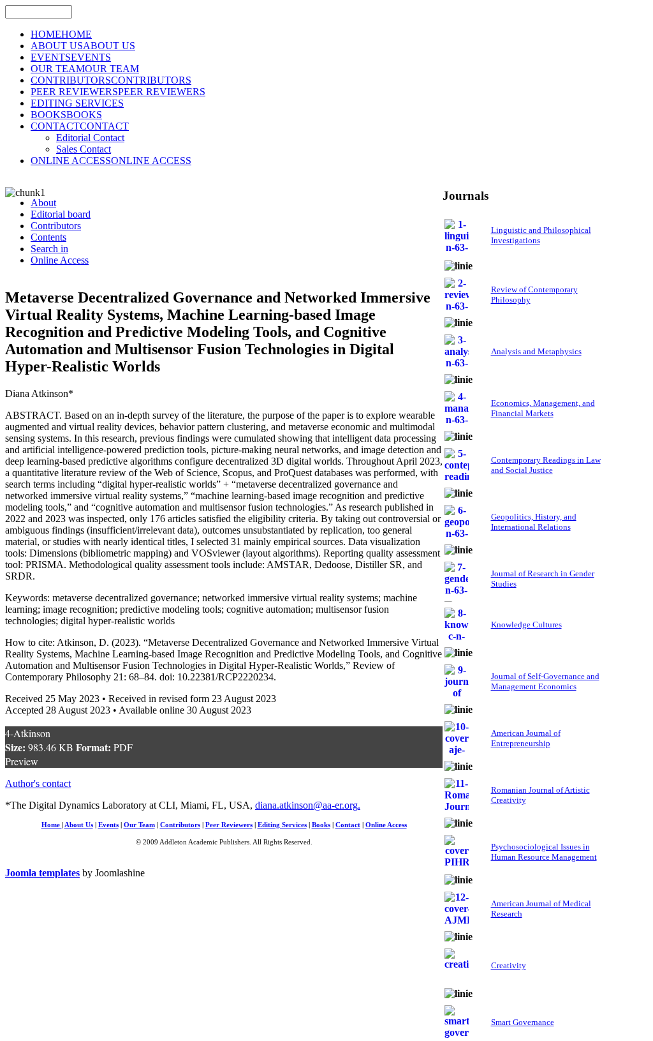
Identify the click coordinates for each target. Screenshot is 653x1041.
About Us (78, 824)
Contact (347, 824)
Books (321, 824)
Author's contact (38, 783)
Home (51, 824)
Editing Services (282, 824)
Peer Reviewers (229, 824)
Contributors (180, 824)
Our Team (139, 824)
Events (108, 824)
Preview (21, 761)
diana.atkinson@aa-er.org (306, 805)
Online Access (386, 824)
